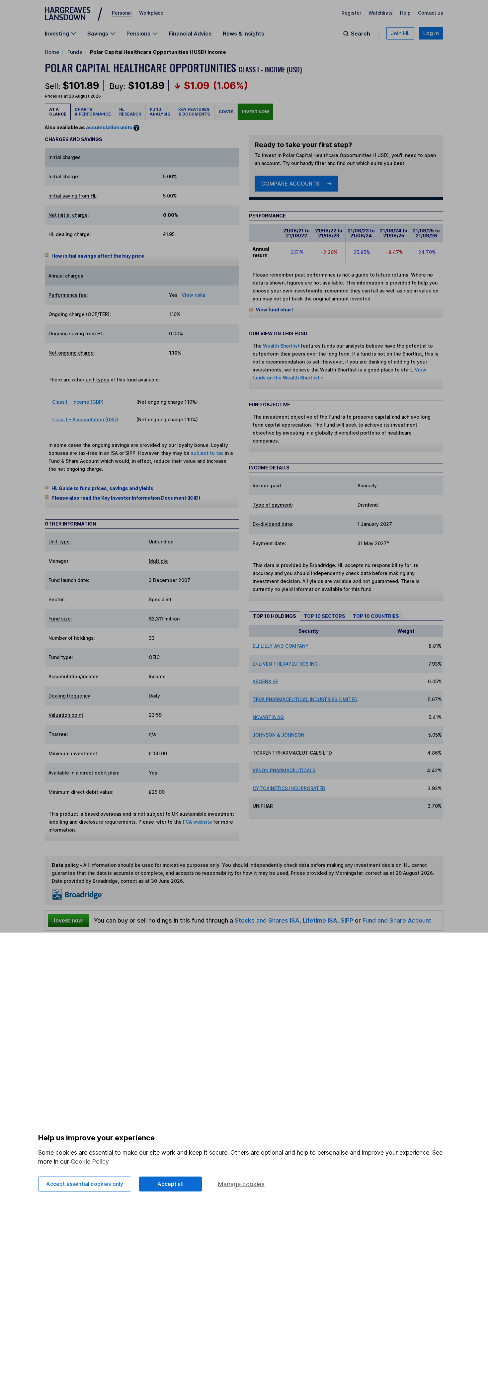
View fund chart (274, 309)
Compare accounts (290, 183)
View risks (193, 295)
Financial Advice (190, 33)
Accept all (170, 1184)
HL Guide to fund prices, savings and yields (102, 488)
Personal (122, 13)
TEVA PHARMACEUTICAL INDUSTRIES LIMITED (305, 699)
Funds (74, 52)
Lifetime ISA (319, 920)
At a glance (57, 112)
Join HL (400, 33)
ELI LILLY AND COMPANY (281, 646)
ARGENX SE (265, 681)
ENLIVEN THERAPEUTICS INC (285, 664)
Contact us (430, 13)
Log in (431, 33)
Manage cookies (241, 1184)
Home (52, 52)
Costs (226, 111)
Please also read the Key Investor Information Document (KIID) (125, 498)
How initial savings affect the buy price (97, 256)
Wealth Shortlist (281, 346)
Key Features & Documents (194, 112)
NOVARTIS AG (268, 717)
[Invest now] (68, 920)
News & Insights (243, 33)
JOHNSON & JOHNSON (278, 735)
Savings (97, 33)
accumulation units (109, 127)
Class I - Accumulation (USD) (85, 419)
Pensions (138, 33)
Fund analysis (160, 112)
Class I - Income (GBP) (78, 402)
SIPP (347, 920)
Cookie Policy (90, 1161)
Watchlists (380, 13)
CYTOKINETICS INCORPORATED (289, 788)
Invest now (255, 111)
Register (351, 13)
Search (360, 33)
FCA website (197, 822)
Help (405, 13)
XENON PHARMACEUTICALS (284, 770)
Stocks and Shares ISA (267, 920)
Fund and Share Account (397, 920)
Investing (57, 33)
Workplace (151, 13)
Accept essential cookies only (84, 1184)
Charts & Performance (93, 112)
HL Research (130, 112)
